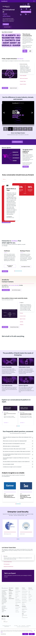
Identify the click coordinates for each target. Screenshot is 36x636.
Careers (10, 595)
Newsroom (10, 593)
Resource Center (31, 589)
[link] (23, 201)
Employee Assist (24, 599)
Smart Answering (24, 597)
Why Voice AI (11, 588)
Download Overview (7, 26)
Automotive (17, 589)
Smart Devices (17, 599)
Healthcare (16, 592)
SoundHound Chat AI (25, 617)
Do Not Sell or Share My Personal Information (23, 626)
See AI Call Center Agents (16, 290)
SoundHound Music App (24, 615)
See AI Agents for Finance (25, 266)
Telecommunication (18, 600)
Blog (29, 592)
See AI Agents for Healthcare (10, 266)
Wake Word (23, 604)
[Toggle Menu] (33, 1)
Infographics (30, 599)
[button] (18, 437)
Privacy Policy (23, 625)
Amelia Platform (24, 589)
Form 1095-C (16, 625)
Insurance (16, 594)
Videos (29, 597)
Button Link (6, 490)
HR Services (17, 608)
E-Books (30, 600)
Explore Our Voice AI (13, 88)
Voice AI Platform (24, 607)
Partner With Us (11, 598)
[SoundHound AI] (4, 1)
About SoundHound (11, 590)
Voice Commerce (24, 592)
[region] (18, 632)
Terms (19, 625)
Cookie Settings (28, 625)
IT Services (16, 610)
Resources (30, 588)
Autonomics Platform (25, 591)
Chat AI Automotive (24, 600)
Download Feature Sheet (14, 327)
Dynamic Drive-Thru (24, 594)
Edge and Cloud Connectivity (24, 612)
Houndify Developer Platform (24, 609)
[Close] (34, 630)
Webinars (30, 594)
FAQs (29, 591)
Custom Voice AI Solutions (24, 602)
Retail (16, 597)
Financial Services (17, 591)
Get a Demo (6, 24)
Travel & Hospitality (18, 602)
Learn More (30, 51)
